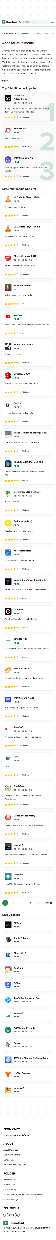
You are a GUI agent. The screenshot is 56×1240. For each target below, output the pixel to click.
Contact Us (8, 1160)
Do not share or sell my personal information (23, 1194)
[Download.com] (9, 22)
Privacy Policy (9, 1180)
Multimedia (25, 34)
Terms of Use (9, 1184)
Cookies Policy (9, 1189)
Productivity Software (40, 34)
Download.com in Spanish (14, 1165)
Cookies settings (10, 1199)
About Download (10, 1150)
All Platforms (8, 33)
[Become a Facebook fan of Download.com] (5, 1214)
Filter (5, 80)
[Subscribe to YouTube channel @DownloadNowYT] (17, 1214)
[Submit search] (20, 22)
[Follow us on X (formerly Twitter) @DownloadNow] (11, 1214)
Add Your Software (11, 1155)
